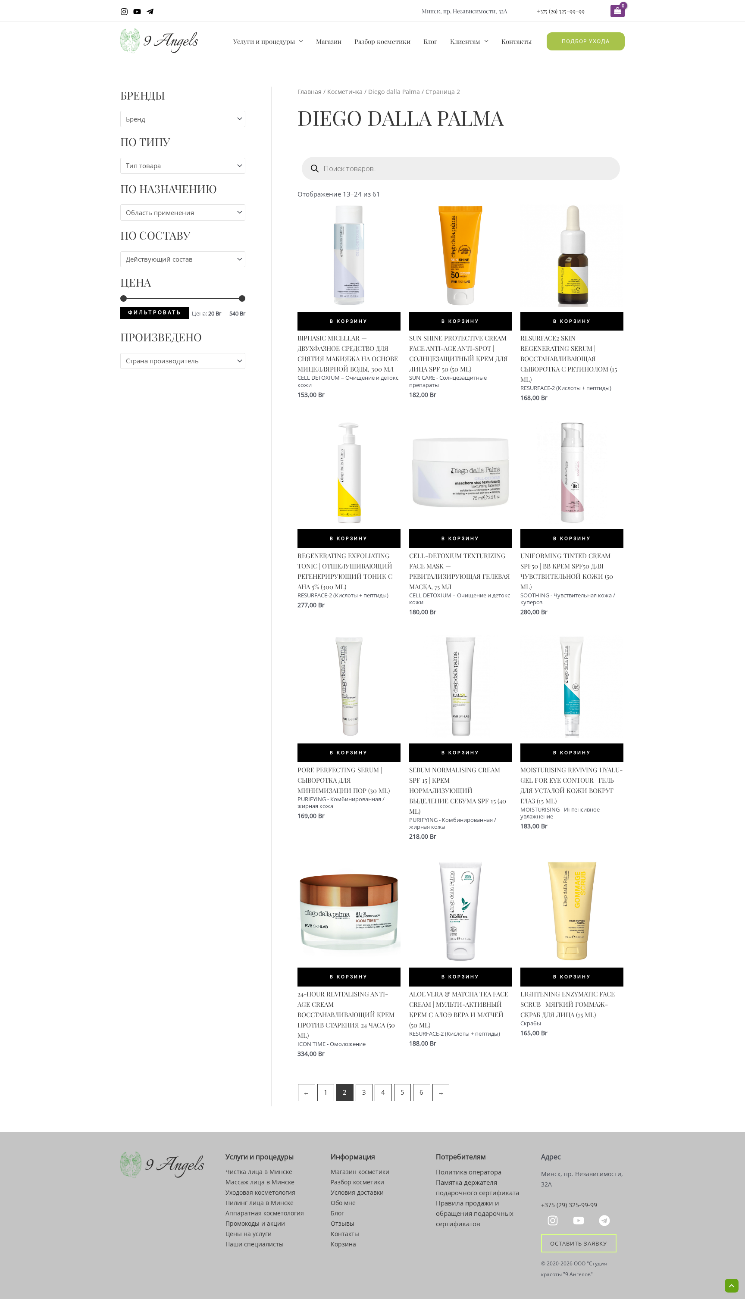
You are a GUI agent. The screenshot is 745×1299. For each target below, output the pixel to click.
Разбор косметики (382, 41)
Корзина (343, 1244)
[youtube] (580, 1221)
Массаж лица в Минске (259, 1182)
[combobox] (182, 119)
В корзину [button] (349, 321)
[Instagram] (124, 12)
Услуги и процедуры (264, 41)
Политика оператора (468, 1172)
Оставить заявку (578, 1243)
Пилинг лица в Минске (259, 1203)
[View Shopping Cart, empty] (617, 11)
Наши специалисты (254, 1244)
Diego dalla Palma (394, 91)
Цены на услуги (248, 1234)
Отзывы (342, 1223)
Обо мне (343, 1203)
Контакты (516, 41)
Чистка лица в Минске (258, 1172)
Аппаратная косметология (264, 1213)
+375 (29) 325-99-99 (561, 11)
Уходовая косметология (260, 1192)
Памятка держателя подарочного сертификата (477, 1187)
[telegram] (605, 1221)
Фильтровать (155, 312)
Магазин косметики (360, 1172)
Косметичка (345, 91)
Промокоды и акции (255, 1223)
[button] (586, 41)
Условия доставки (357, 1192)
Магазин (328, 41)
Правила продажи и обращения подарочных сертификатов (474, 1213)
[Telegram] (150, 12)
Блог (430, 41)
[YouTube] (137, 12)
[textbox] (179, 119)
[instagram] (554, 1221)
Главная (309, 91)
